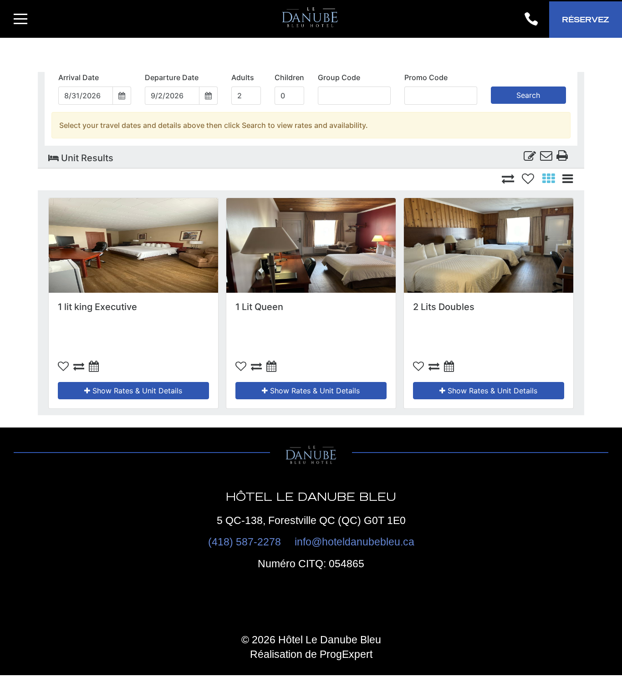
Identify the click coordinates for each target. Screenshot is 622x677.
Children (289, 77)
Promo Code (426, 77)
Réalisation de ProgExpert (311, 654)
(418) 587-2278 (244, 542)
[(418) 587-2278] (531, 19)
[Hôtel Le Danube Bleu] (311, 19)
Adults (242, 77)
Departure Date (172, 77)
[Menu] (20, 19)
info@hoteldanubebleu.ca (354, 542)
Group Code (339, 77)
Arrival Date (78, 77)
